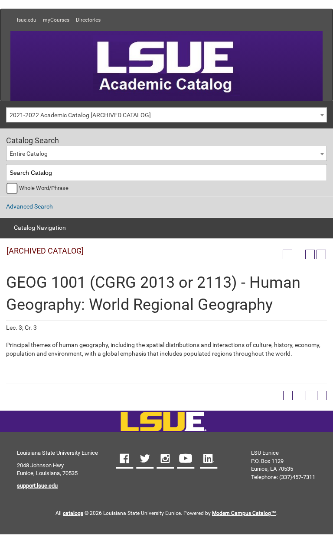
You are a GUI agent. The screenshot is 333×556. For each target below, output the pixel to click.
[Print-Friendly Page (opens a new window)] (310, 254)
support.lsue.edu (37, 485)
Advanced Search (29, 206)
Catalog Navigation (40, 227)
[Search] (319, 172)
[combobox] (166, 114)
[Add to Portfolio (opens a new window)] (287, 254)
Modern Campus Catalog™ (244, 513)
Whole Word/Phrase (44, 188)
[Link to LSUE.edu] (166, 64)
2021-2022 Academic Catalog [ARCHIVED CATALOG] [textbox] (80, 115)
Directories (88, 20)
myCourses (56, 20)
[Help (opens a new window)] (321, 254)
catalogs (73, 513)
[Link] (163, 422)
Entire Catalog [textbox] (29, 153)
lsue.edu (26, 20)
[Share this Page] (299, 254)
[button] (124, 459)
